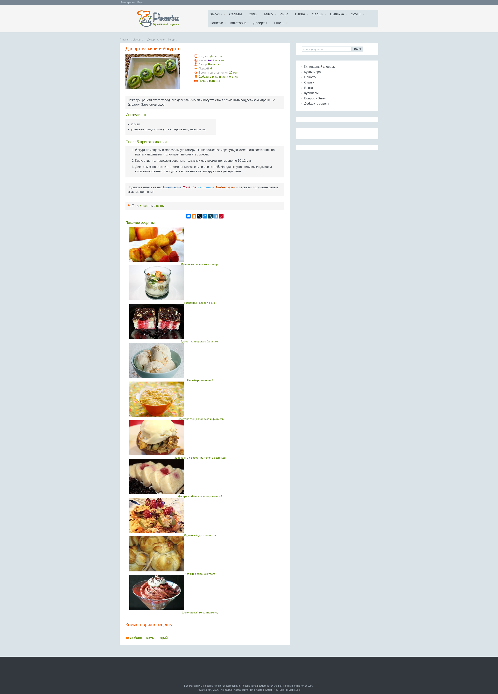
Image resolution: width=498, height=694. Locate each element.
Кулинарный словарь (319, 66)
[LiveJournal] (210, 216)
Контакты (226, 689)
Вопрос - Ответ (315, 98)
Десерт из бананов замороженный (200, 496)
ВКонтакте (256, 689)
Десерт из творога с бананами (200, 341)
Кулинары (311, 93)
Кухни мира (312, 72)
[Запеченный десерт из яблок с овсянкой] (200, 437)
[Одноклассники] (194, 216)
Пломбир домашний (200, 380)
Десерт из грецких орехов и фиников (200, 418)
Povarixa (213, 64)
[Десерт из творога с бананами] (200, 321)
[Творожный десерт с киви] (200, 282)
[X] (199, 216)
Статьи (309, 82)
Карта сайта (241, 689)
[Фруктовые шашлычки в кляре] (200, 244)
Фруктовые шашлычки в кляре (200, 264)
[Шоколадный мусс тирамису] (200, 592)
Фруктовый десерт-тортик (200, 535)
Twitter (268, 689)
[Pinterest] (221, 216)
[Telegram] (215, 216)
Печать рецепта (209, 80)
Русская (218, 60)
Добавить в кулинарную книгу (218, 76)
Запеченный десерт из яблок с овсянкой (200, 457)
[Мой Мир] (205, 216)
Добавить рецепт (316, 103)
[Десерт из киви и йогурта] (152, 88)
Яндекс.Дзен (293, 689)
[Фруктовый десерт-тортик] (200, 515)
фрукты (159, 205)
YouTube (279, 689)
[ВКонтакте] (188, 216)
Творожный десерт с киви (200, 302)
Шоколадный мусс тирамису (200, 612)
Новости (310, 77)
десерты (146, 205)
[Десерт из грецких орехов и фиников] (200, 399)
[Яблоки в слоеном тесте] (200, 553)
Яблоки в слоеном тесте (200, 573)
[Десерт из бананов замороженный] (200, 476)
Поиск (357, 49)
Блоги (308, 87)
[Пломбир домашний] (200, 360)
